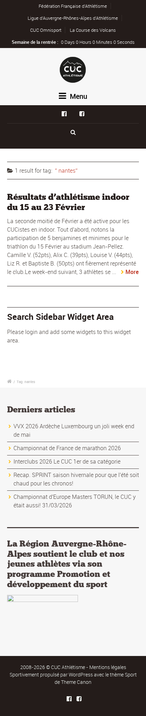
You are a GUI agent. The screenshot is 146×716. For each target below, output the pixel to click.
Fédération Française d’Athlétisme (73, 6)
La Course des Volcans (93, 30)
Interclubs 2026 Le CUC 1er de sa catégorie (66, 461)
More (132, 272)
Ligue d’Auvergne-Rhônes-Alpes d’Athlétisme (73, 18)
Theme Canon (76, 682)
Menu (77, 96)
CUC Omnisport (45, 30)
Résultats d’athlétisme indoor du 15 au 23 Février (68, 202)
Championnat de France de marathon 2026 (67, 448)
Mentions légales (107, 667)
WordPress (81, 674)
